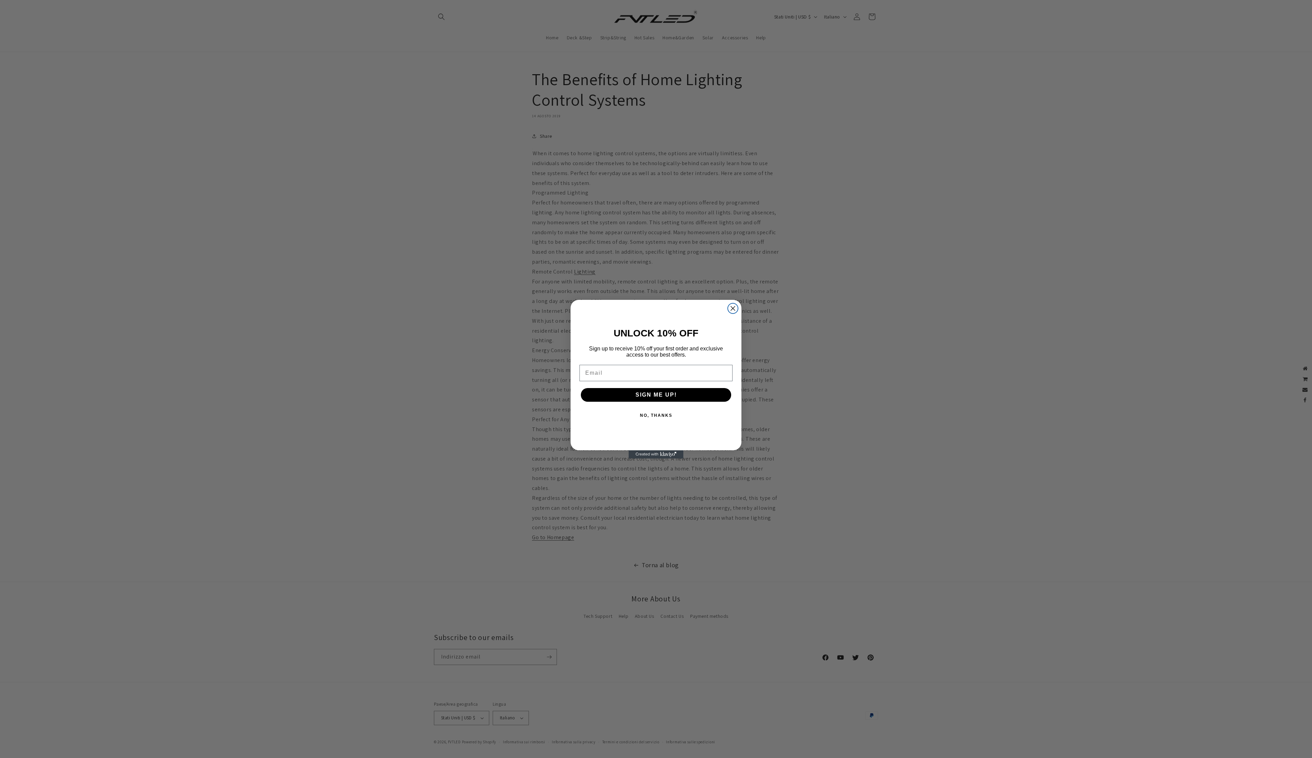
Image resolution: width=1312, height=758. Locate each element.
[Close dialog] (733, 308)
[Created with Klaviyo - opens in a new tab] (656, 454)
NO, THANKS (656, 415)
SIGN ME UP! (656, 395)
